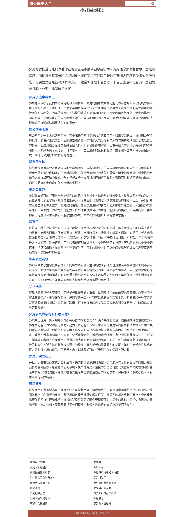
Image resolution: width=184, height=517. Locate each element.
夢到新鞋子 (99, 477)
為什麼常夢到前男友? (42, 477)
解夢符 (34, 222)
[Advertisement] (92, 39)
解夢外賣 (35, 488)
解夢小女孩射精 (38, 503)
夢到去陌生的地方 (40, 498)
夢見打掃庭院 (37, 493)
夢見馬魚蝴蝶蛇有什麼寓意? (49, 314)
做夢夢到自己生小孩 (104, 493)
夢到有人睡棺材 (102, 503)
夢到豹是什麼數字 (40, 472)
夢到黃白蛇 (37, 189)
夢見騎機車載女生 (42, 97)
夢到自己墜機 (37, 462)
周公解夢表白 (38, 129)
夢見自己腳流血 (102, 488)
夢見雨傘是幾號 (38, 467)
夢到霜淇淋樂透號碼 (104, 482)
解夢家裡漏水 (38, 259)
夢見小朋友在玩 (40, 356)
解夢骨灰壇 (37, 162)
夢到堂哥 (98, 467)
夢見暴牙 (98, 498)
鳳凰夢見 (35, 384)
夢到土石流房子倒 (40, 482)
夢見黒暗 (98, 462)
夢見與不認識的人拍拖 (106, 472)
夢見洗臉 (35, 287)
